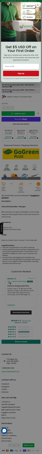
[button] (4, 431)
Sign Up (21, 73)
